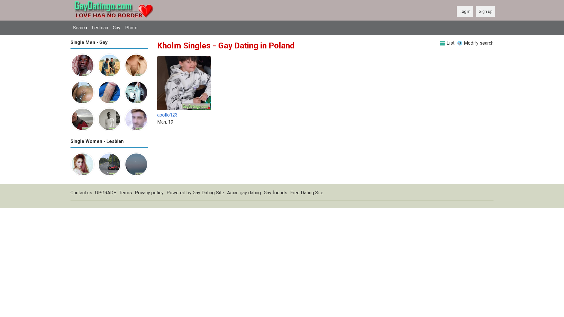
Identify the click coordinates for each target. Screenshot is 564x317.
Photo (131, 28)
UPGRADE (105, 192)
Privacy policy (149, 192)
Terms (125, 192)
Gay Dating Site (208, 192)
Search (80, 28)
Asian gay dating (244, 192)
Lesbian (100, 28)
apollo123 (167, 115)
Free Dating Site (306, 192)
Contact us (81, 192)
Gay (116, 28)
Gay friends (275, 192)
